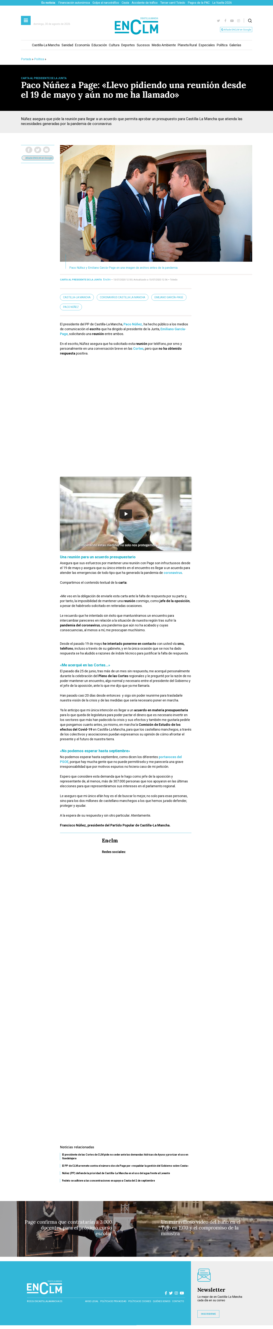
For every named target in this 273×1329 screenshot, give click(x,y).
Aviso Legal (91, 1301)
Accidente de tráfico (145, 2)
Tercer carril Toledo (172, 2)
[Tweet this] (37, 150)
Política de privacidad (113, 1301)
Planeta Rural (187, 45)
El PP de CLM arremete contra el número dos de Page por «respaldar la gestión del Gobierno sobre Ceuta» (125, 1165)
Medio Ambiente (164, 45)
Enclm (107, 279)
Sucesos (143, 45)
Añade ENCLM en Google (237, 29)
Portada (26, 59)
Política (222, 45)
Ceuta (125, 2)
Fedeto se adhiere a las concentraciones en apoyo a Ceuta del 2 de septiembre (108, 1180)
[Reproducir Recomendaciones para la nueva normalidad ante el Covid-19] (125, 513)
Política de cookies (139, 1301)
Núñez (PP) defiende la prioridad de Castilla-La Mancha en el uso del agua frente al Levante (116, 1173)
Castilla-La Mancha (46, 45)
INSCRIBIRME (208, 1314)
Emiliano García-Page (169, 297)
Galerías (235, 45)
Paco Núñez (71, 307)
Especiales (207, 45)
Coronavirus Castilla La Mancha (122, 297)
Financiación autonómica (74, 2)
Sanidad (67, 45)
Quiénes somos (161, 1301)
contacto (178, 1301)
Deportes (128, 45)
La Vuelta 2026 (222, 2)
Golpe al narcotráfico (105, 2)
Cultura (114, 45)
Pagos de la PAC (199, 2)
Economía (82, 45)
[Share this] (28, 150)
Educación (99, 45)
